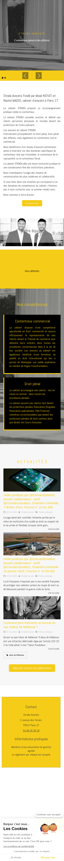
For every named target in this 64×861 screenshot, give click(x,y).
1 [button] (2, 78)
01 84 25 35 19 (31, 730)
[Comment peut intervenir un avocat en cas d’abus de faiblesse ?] (32, 607)
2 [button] (5, 78)
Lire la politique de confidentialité (18, 846)
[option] (32, 35)
